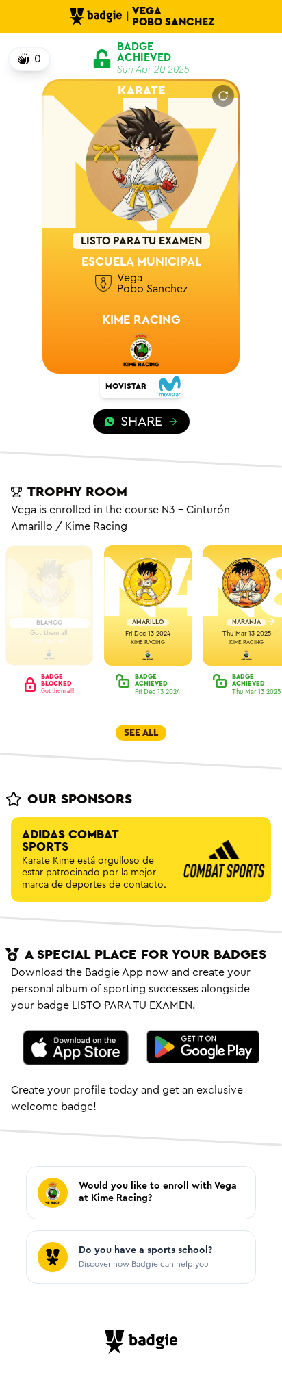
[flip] (223, 96)
